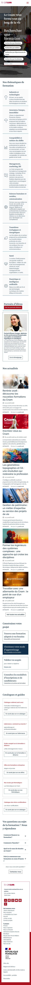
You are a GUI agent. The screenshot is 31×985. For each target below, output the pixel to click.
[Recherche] (25, 63)
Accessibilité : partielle (10, 975)
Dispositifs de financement (12, 639)
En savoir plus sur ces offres (15, 772)
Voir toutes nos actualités (15, 614)
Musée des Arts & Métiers (11, 935)
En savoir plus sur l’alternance (15, 733)
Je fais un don (7, 918)
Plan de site (6, 943)
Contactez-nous (15, 872)
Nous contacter (8, 929)
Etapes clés (7, 667)
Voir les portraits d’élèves (13, 307)
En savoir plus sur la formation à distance (15, 754)
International (7, 939)
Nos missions (7, 912)
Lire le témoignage (16, 357)
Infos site (6, 963)
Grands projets (7, 920)
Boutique (6, 933)
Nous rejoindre (7, 928)
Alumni (5, 916)
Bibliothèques (7, 937)
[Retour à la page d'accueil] (6, 2)
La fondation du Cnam (10, 914)
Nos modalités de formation (12, 652)
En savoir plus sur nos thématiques (15, 791)
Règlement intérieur (9, 966)
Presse (5, 926)
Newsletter (6, 978)
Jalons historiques (8, 910)
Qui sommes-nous (9, 908)
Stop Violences (7, 941)
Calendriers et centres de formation (15, 683)
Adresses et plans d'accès (11, 931)
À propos (6, 924)
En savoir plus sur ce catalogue (15, 714)
